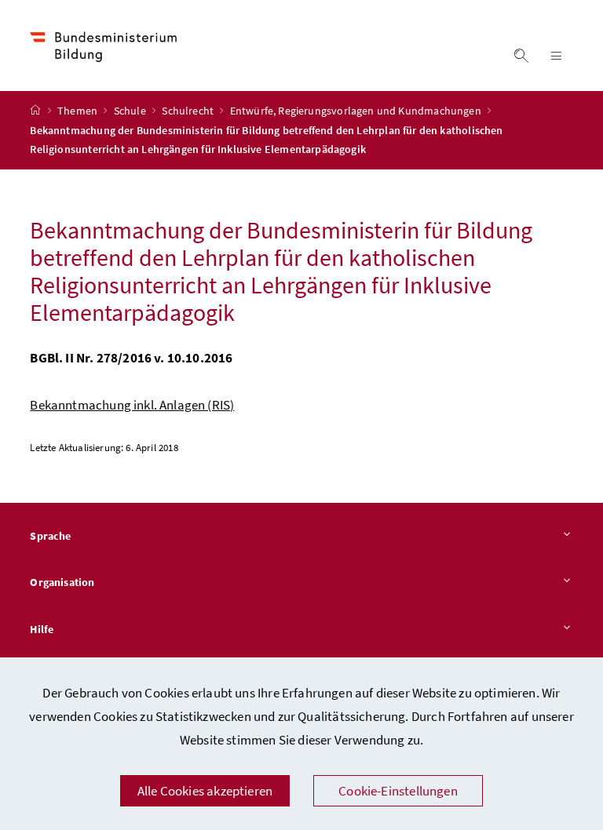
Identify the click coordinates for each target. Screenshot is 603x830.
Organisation (62, 582)
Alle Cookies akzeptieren (204, 790)
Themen (78, 111)
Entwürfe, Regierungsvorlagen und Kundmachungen (357, 111)
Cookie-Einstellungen (398, 790)
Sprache (50, 536)
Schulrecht (189, 111)
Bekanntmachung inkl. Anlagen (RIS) (132, 404)
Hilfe (41, 629)
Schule (131, 111)
